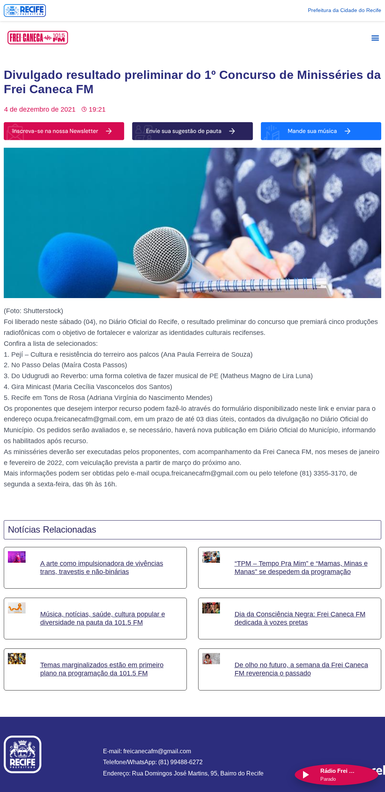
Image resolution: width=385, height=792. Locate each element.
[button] (375, 37)
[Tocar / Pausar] (305, 774)
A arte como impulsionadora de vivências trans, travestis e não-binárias (101, 567)
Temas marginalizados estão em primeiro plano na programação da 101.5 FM (102, 669)
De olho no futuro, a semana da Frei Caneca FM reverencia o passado (301, 669)
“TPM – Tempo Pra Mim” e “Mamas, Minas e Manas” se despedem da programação (301, 567)
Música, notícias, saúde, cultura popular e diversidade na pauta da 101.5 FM (102, 618)
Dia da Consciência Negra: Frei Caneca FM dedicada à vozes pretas (300, 618)
